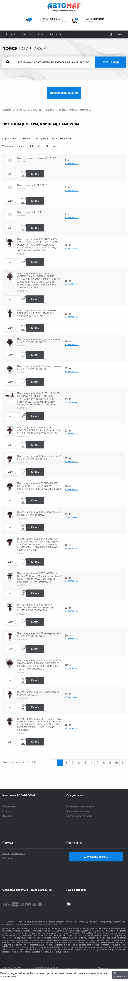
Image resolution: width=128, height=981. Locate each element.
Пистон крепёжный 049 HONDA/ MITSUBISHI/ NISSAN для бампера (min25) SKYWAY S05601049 (35, 608)
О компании (9, 806)
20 (31, 146)
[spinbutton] (12, 173)
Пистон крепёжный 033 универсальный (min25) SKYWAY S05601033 (39, 513)
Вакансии (7, 816)
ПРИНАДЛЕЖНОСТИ (28, 109)
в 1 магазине (71, 284)
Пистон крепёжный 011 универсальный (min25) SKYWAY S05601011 (39, 341)
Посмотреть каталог (64, 92)
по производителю (62, 138)
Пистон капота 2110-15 (29, 212)
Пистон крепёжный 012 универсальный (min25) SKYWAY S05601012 (39, 367)
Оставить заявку (96, 857)
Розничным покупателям (80, 806)
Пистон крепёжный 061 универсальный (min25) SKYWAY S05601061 (39, 635)
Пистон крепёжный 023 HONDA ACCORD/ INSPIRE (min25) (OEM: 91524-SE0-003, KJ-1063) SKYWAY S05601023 (38, 430)
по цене (26, 138)
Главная (6, 109)
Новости (7, 811)
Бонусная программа (78, 811)
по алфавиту (41, 138)
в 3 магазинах (72, 163)
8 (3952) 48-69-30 (50, 19)
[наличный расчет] (40, 904)
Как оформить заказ (13, 853)
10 (116, 762)
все (55, 146)
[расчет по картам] (6, 904)
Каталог (10, 34)
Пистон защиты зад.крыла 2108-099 (37, 158)
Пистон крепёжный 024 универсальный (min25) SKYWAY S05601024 (39, 457)
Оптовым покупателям (79, 816)
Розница (27, 34)
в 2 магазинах (72, 344)
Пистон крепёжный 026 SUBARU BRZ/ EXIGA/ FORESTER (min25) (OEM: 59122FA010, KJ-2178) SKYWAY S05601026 (39, 486)
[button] (16, 172)
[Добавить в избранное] (23, 173)
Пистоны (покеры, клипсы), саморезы (68, 109)
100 (47, 146)
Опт (40, 34)
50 (38, 146)
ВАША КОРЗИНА (94, 19)
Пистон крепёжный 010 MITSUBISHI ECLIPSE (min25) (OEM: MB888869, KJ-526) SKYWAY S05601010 (38, 313)
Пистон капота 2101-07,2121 (32, 185)
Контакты (55, 34)
